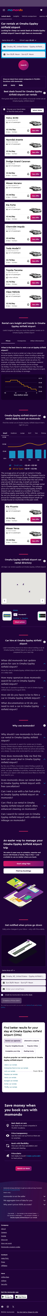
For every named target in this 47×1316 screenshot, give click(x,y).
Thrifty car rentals (10, 1087)
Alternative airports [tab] (31, 1041)
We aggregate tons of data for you (17, 1200)
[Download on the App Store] (21, 1297)
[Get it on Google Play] (7, 1297)
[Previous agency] (5, 601)
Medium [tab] (14, 433)
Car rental (11, 1213)
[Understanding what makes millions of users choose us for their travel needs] (44, 725)
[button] (3, 10)
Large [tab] (22, 433)
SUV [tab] (29, 433)
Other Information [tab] (37, 341)
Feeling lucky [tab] (29, 1051)
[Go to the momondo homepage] (15, 10)
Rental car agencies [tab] (12, 1041)
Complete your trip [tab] (12, 1051)
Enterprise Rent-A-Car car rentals (16, 1068)
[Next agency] (42, 601)
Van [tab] (36, 433)
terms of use (30, 1005)
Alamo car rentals (10, 1065)
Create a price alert (33, 1156)
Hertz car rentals (10, 1077)
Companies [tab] (21, 341)
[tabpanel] (23, 374)
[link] (35, 130)
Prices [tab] (8, 341)
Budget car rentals (11, 1081)
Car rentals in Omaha (30, 1215)
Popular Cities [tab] (32, 1046)
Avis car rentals (9, 1071)
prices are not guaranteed (11, 1190)
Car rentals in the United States (27, 1213)
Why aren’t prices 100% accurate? (17, 1204)
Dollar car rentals (10, 1084)
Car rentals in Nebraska (14, 1215)
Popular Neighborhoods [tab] (14, 1046)
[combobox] (8, 40)
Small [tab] (5, 433)
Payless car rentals (11, 1074)
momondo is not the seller (14, 1196)
